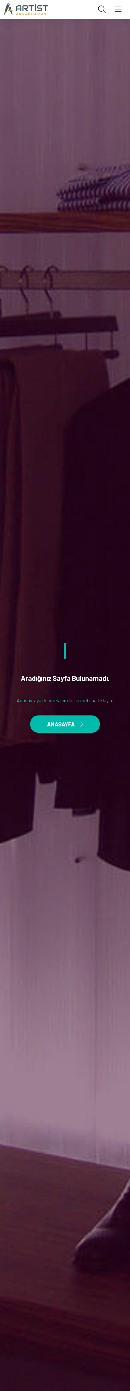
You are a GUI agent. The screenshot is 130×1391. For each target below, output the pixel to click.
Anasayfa (61, 724)
